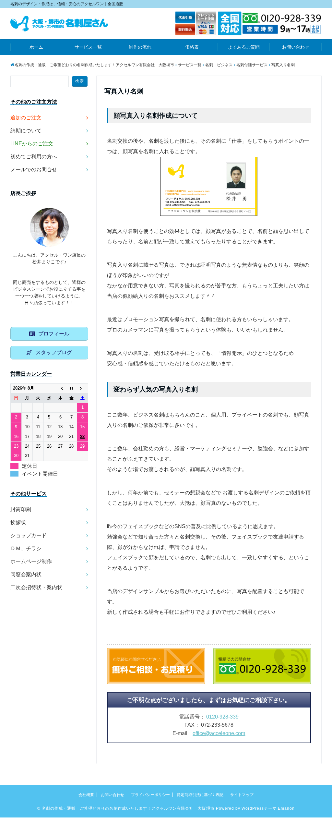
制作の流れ (140, 47)
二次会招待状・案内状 (36, 587)
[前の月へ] (60, 388)
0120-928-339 (222, 717)
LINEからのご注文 (31, 143)
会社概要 (86, 795)
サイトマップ (242, 795)
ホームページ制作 (31, 561)
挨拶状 (18, 522)
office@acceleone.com (219, 733)
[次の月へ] (82, 388)
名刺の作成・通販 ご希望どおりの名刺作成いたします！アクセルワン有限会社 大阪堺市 (128, 808)
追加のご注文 (26, 117)
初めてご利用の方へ (33, 156)
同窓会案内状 (26, 574)
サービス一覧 (88, 47)
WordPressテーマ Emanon (268, 808)
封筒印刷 (20, 509)
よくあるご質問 (244, 47)
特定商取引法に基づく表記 (200, 795)
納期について (26, 130)
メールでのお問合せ (33, 169)
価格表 (192, 47)
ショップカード (28, 535)
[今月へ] (71, 388)
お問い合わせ (295, 47)
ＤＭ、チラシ (26, 548)
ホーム (36, 47)
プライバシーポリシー (150, 795)
